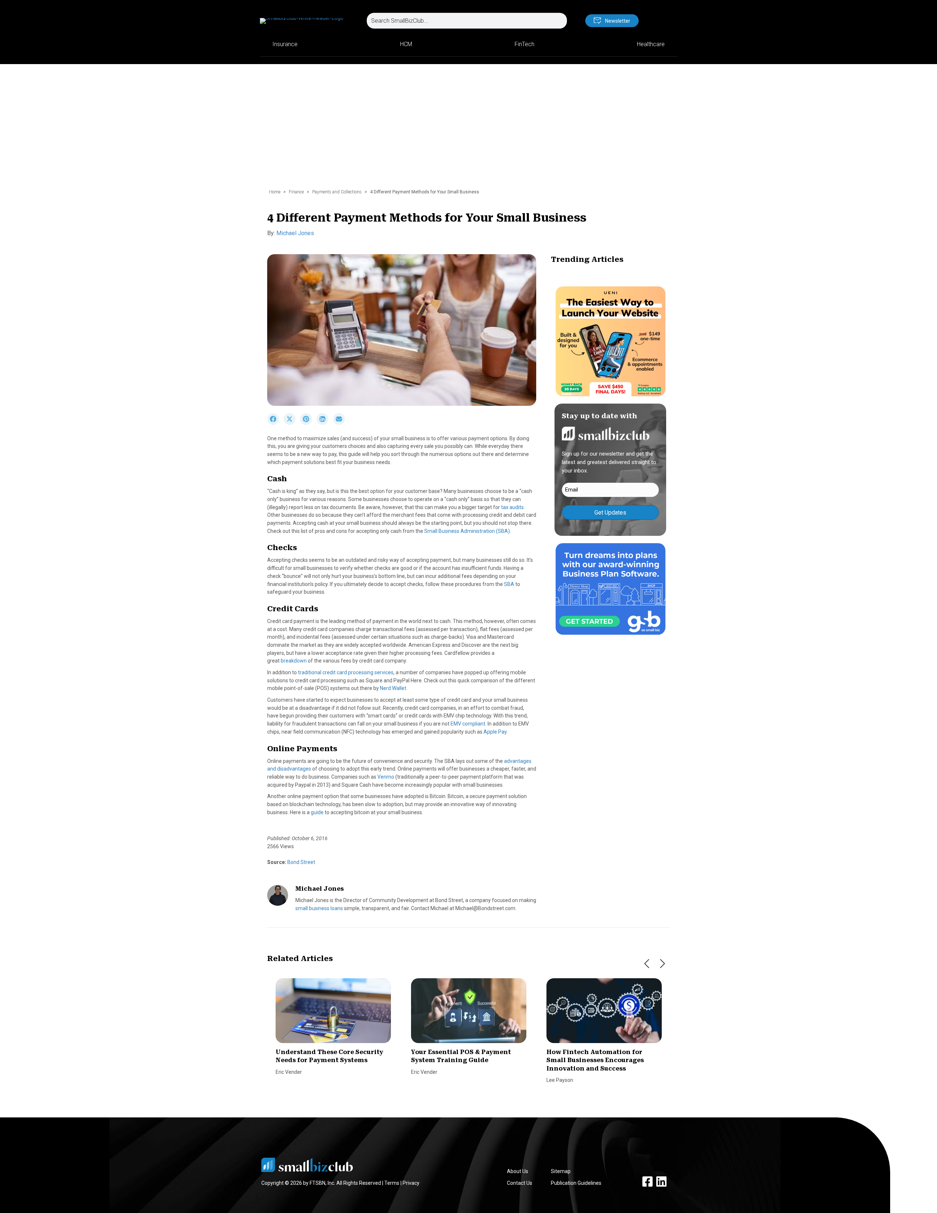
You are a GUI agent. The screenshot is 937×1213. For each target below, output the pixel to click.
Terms (391, 1183)
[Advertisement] (468, 130)
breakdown (294, 661)
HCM (406, 44)
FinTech (524, 44)
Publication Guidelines (576, 1183)
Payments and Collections (337, 191)
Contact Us (519, 1183)
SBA (509, 584)
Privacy (411, 1183)
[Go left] (646, 963)
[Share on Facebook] (275, 423)
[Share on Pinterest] (308, 423)
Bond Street (300, 862)
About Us (517, 1171)
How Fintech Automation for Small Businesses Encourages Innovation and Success (595, 1060)
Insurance (285, 44)
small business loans (319, 908)
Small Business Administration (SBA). (467, 531)
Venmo (385, 777)
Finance (296, 191)
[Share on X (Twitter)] (292, 423)
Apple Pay (495, 732)
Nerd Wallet (393, 688)
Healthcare (651, 44)
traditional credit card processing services (345, 672)
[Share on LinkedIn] (325, 423)
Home (274, 191)
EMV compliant (468, 724)
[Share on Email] (340, 423)
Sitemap (561, 1171)
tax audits (512, 507)
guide (317, 812)
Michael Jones (295, 233)
